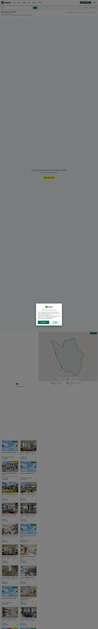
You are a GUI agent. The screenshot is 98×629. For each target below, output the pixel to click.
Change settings (55, 322)
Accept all (43, 322)
